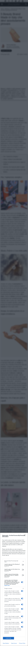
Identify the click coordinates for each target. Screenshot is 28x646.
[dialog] (14, 589)
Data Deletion (6, 643)
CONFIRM (8, 638)
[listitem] (14, 561)
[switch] (22, 564)
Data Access (14, 643)
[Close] (25, 535)
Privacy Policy (22, 643)
